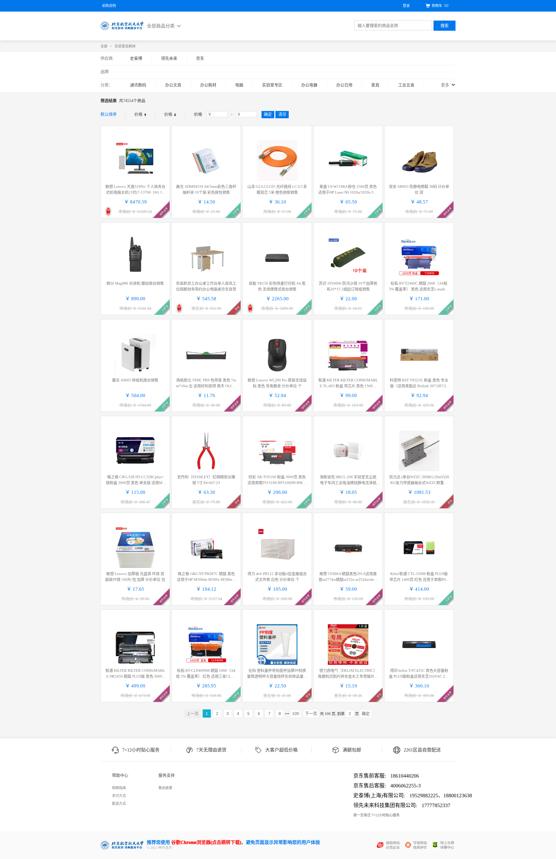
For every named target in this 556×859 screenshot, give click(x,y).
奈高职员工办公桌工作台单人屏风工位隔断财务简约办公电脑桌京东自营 (206, 286)
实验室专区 (272, 85)
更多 (445, 85)
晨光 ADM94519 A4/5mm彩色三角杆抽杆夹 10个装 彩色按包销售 (206, 189)
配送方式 (119, 804)
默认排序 (108, 114)
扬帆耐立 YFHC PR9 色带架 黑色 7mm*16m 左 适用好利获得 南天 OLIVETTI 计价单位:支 (206, 383)
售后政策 (165, 788)
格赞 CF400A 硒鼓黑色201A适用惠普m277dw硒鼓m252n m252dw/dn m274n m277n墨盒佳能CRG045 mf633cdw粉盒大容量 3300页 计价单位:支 (348, 577)
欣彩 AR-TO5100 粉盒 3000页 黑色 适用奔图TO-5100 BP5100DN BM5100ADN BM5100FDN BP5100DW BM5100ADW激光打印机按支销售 (277, 480)
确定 (366, 713)
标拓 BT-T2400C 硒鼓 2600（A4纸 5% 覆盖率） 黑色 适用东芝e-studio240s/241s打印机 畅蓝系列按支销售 (419, 286)
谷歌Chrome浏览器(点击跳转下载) (206, 842)
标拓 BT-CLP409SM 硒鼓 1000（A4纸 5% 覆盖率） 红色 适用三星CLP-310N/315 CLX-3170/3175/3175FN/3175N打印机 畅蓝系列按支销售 (206, 673)
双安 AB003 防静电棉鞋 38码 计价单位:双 (419, 189)
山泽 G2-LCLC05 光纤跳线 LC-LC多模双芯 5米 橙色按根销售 (277, 189)
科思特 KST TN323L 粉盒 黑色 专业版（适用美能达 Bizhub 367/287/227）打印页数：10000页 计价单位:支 (419, 383)
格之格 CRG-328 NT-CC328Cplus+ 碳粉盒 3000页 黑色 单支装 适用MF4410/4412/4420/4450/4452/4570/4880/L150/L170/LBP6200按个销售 (135, 480)
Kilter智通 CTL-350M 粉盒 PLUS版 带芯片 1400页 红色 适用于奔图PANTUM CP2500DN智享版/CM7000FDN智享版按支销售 (419, 577)
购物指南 (119, 788)
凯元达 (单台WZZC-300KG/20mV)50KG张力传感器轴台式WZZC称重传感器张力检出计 (419, 480)
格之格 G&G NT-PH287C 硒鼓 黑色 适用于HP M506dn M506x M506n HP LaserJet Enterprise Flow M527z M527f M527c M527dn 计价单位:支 (206, 577)
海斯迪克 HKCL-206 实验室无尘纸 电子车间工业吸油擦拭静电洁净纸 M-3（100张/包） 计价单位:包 (348, 480)
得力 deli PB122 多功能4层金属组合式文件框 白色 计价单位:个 (277, 577)
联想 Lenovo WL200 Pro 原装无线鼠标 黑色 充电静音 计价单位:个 (277, 383)
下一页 (311, 713)
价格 (139, 114)
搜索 (444, 25)
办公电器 (309, 85)
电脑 (239, 85)
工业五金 (406, 85)
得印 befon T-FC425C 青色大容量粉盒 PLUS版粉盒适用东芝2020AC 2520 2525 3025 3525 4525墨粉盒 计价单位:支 (419, 673)
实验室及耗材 (125, 46)
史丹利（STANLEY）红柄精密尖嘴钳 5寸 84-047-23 (206, 480)
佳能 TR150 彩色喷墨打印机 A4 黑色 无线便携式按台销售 (277, 286)
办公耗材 (208, 85)
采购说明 (109, 6)
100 (295, 713)
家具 (375, 85)
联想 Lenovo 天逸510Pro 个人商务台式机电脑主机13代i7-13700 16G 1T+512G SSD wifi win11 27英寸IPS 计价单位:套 (135, 189)
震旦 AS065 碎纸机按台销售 (135, 380)
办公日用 (344, 85)
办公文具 (173, 85)
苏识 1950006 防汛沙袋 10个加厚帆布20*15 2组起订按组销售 (348, 286)
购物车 (441, 6)
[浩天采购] (122, 26)
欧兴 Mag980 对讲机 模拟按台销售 (135, 283)
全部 (103, 46)
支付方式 (119, 796)
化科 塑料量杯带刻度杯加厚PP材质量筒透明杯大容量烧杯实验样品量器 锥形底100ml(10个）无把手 (277, 673)
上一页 (192, 713)
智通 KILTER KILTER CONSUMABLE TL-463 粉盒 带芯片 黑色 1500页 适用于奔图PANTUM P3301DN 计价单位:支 (348, 383)
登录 (406, 6)
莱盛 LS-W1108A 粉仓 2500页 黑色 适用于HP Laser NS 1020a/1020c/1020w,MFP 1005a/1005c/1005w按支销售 (348, 189)
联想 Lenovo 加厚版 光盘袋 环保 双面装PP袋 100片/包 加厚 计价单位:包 (135, 577)
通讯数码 (138, 85)
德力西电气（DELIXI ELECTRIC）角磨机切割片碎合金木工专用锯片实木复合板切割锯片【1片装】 (348, 673)
